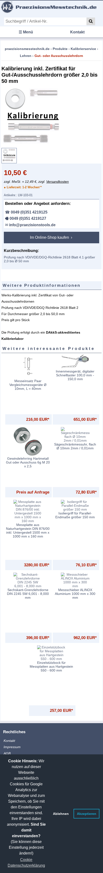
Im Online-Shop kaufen (50, 237)
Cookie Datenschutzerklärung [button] (26, 862)
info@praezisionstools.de (32, 225)
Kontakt (77, 32)
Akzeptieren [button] (86, 814)
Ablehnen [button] (61, 814)
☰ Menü (26, 32)
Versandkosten (57, 181)
